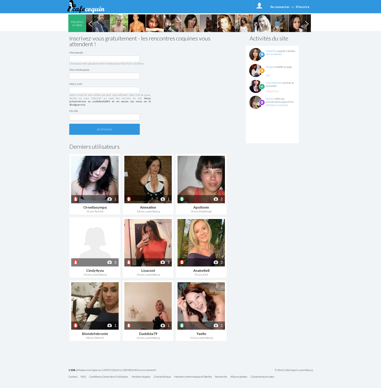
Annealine (148, 207)
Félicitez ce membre (277, 105)
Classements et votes (262, 376)
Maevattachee (274, 82)
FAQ (83, 376)
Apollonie (201, 207)
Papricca (270, 98)
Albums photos (238, 376)
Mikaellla (271, 51)
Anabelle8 (201, 270)
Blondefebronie (95, 333)
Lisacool (148, 270)
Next (307, 23)
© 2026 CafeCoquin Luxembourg (294, 370)
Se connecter (279, 7)
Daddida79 (148, 333)
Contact (72, 376)
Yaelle (201, 333)
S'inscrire (302, 7)
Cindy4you (95, 270)
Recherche (221, 376)
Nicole (269, 66)
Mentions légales (140, 376)
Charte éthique (162, 376)
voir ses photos (274, 54)
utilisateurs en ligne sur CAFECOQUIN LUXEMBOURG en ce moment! (112, 370)
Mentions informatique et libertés (193, 376)
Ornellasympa (95, 207)
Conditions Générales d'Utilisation (108, 376)
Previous (90, 23)
